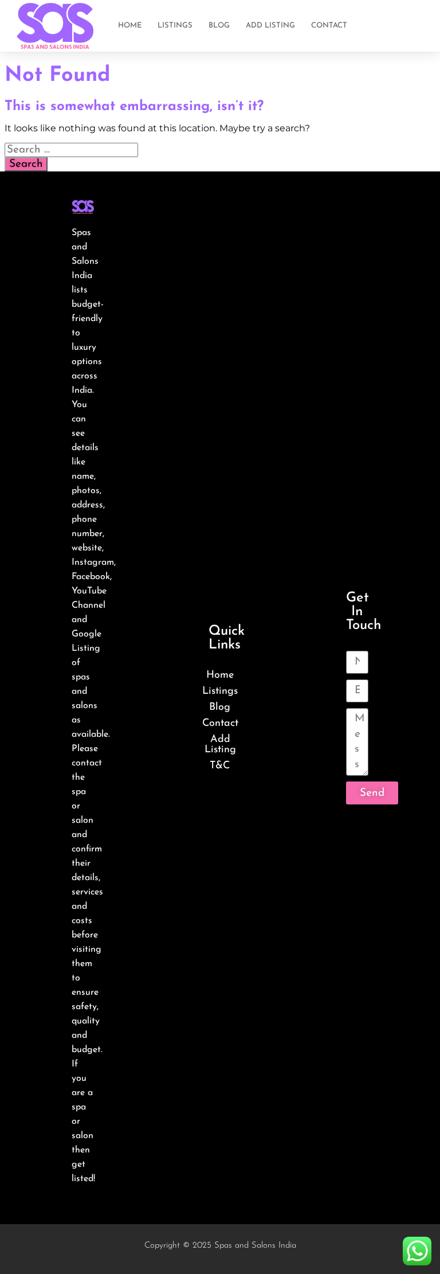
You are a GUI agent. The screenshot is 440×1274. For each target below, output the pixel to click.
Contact (329, 25)
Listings (175, 25)
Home (130, 25)
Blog (219, 25)
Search (26, 164)
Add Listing (270, 25)
